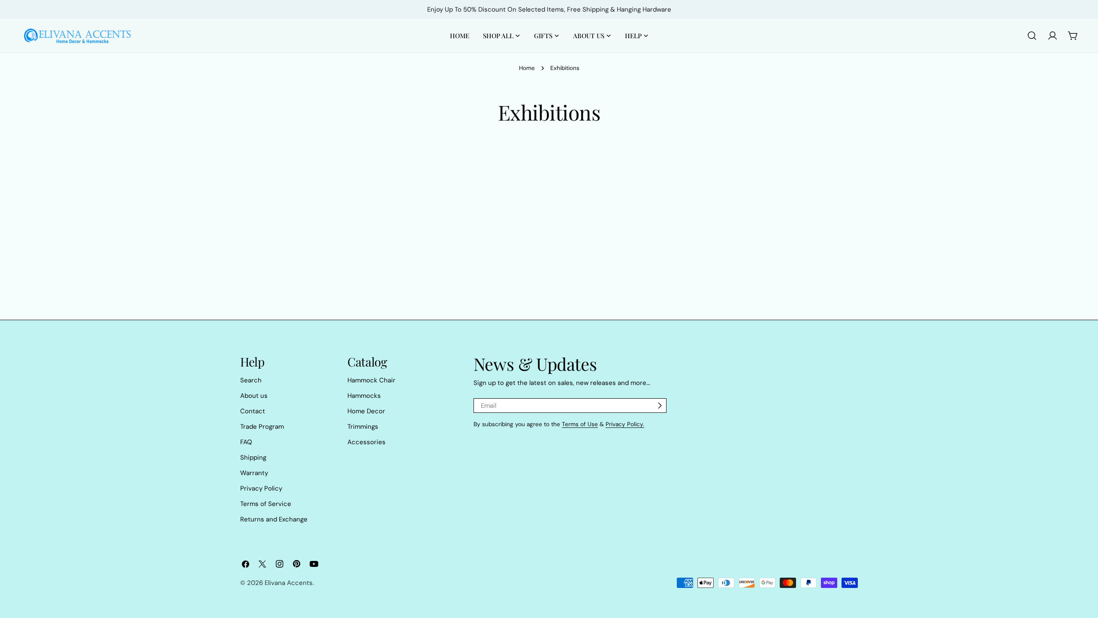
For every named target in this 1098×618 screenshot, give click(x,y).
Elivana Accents (289, 583)
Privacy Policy (261, 488)
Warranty (254, 473)
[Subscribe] (660, 406)
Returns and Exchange (274, 519)
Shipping (253, 457)
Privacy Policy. (625, 424)
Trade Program (262, 426)
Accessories (366, 442)
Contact (252, 411)
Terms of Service (265, 504)
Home (527, 68)
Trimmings (362, 426)
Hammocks (364, 395)
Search (251, 380)
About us (254, 395)
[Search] (1032, 35)
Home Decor (366, 411)
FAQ (246, 442)
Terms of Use (580, 424)
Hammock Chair (371, 380)
